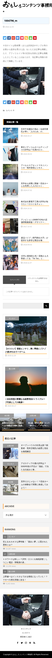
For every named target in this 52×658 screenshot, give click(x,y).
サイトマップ (26, 629)
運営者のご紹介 (26, 637)
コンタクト (26, 633)
